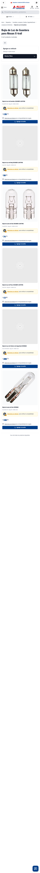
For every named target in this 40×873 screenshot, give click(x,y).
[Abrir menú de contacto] (36, 869)
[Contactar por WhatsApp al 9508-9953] (37, 2)
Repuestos (8, 22)
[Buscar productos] (2, 12)
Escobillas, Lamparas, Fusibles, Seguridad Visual (24, 22)
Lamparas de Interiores (6, 25)
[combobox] (20, 12)
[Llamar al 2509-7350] (3, 2)
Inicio (2, 22)
